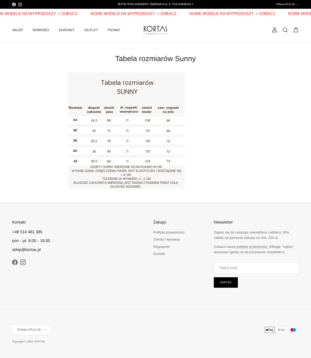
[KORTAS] (155, 30)
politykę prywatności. (252, 247)
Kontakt (159, 254)
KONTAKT (67, 30)
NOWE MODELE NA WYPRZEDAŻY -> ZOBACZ (130, 13)
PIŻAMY (114, 30)
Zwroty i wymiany (166, 239)
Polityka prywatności (168, 232)
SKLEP (17, 30)
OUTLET (91, 30)
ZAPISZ (226, 282)
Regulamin (161, 247)
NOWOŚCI (41, 30)
